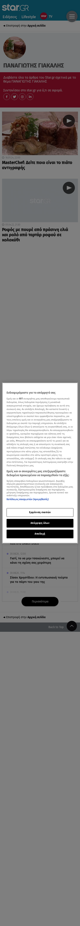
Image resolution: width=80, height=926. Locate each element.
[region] (40, 463)
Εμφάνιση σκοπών (40, 512)
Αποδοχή (40, 533)
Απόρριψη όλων (40, 523)
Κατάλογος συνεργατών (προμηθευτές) (28, 499)
